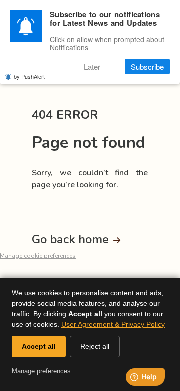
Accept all (39, 346)
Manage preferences (41, 371)
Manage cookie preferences (38, 256)
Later (92, 66)
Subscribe (147, 66)
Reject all (95, 346)
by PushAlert (29, 76)
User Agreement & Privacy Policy (113, 324)
